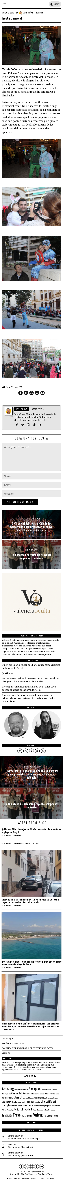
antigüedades (18, 1089)
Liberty (44, 1101)
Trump (24, 1116)
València (50, 1115)
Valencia (39, 1114)
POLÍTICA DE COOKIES (13, 1043)
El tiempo (35, 843)
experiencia (6, 1097)
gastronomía (39, 1097)
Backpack (34, 1088)
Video (56, 1115)
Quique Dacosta (37, 1110)
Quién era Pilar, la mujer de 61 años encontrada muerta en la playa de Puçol (31, 830)
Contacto (6, 1053)
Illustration (36, 1102)
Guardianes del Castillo (19, 1102)
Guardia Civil (6, 1101)
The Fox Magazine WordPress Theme (37, 1174)
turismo (30, 1115)
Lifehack (52, 1101)
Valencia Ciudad (8, 1029)
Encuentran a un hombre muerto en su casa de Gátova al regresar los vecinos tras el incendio (30, 901)
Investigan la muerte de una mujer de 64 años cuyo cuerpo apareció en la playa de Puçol (31, 963)
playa (11, 1110)
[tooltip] (20, 393)
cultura (52, 1093)
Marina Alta (13, 1105)
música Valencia (35, 1105)
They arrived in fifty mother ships (24, 1138)
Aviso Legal (7, 1038)
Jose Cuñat (28, 13)
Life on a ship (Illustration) (20, 1147)
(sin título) (7, 673)
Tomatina (53, 1110)
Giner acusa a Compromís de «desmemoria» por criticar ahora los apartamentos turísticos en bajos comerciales (28, 698)
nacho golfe (43, 1105)
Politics (18, 1109)
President (27, 1109)
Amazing (8, 1088)
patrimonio (50, 1105)
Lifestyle (6, 1105)
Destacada (25, 843)
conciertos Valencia (38, 1093)
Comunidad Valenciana (22, 1093)
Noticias (39, 13)
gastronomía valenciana (51, 1098)
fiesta (13, 1098)
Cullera (47, 1093)
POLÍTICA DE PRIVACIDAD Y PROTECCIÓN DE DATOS (28, 1048)
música (26, 1105)
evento (57, 1093)
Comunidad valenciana (11, 835)
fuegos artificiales (28, 1098)
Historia (30, 1101)
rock (43, 1110)
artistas (25, 1089)
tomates (47, 1110)
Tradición (7, 1115)
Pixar (8, 1110)
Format (18, 1097)
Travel (17, 1115)
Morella (20, 1105)
